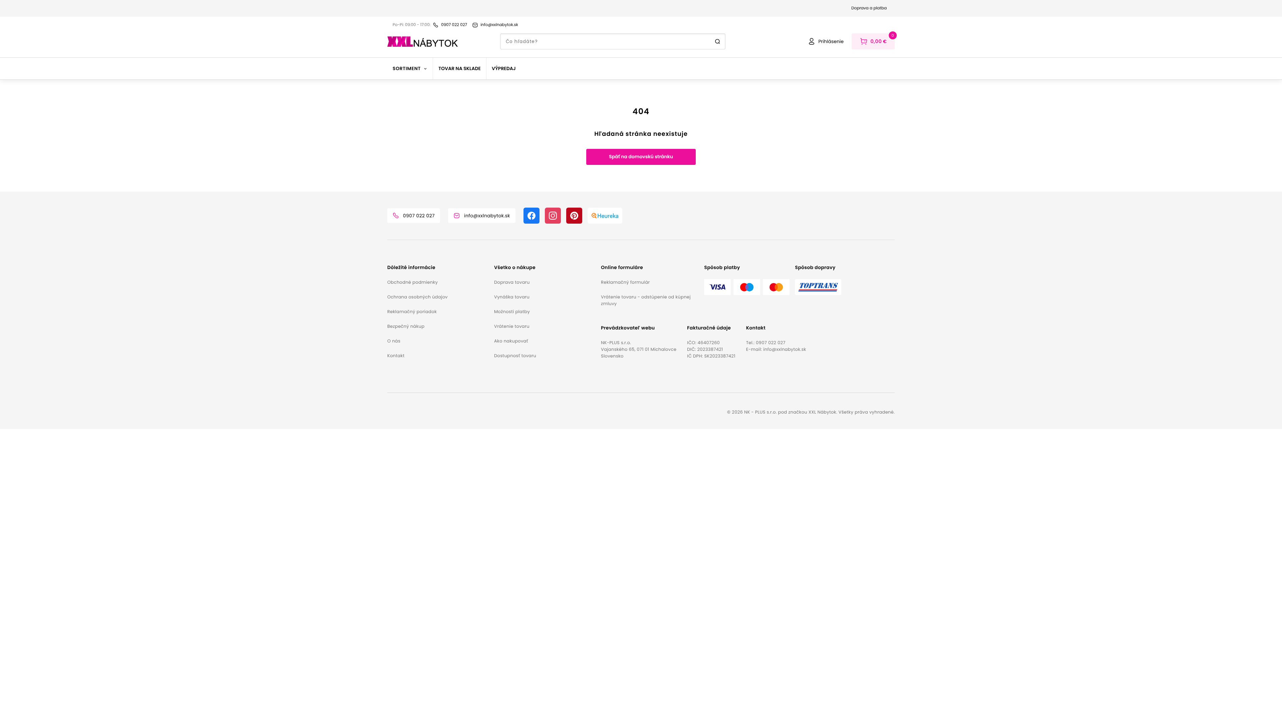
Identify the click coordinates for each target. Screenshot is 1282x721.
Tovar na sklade (459, 68)
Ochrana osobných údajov (417, 297)
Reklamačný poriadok (412, 311)
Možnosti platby (512, 311)
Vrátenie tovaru (511, 326)
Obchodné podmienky (412, 282)
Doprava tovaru (512, 282)
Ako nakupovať (511, 341)
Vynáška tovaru (511, 297)
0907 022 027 (771, 342)
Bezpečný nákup (406, 326)
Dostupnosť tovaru (515, 355)
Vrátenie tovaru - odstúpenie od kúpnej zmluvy (646, 300)
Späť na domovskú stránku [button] (641, 156)
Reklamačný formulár (625, 282)
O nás (393, 341)
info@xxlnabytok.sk (784, 349)
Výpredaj (504, 68)
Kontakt (396, 355)
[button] (438, 267)
